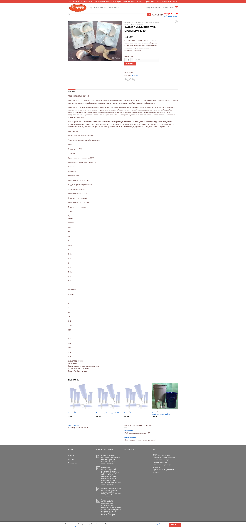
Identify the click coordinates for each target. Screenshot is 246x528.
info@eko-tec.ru (170, 1)
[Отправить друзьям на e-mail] (126, 79)
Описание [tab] (71, 91)
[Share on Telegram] (133, 79)
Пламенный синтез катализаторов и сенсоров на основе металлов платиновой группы (110, 458)
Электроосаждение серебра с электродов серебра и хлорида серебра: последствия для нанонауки (111, 491)
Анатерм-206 (72, 413)
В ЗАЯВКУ (130, 63)
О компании (113, 7)
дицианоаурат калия (160, 462)
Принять (175, 525)
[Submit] (149, 14)
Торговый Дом (137, 22)
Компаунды (139, 24)
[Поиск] (91, 8)
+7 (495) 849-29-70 (170, 16)
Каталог (103, 7)
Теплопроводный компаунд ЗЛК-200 (107, 413)
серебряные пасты (159, 470)
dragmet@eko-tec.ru (131, 437)
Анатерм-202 (128, 413)
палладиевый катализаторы (163, 457)
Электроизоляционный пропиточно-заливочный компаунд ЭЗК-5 (163, 413)
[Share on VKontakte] (129, 79)
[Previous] (68, 402)
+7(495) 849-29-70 (74, 425)
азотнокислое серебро (161, 465)
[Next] (177, 402)
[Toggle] (92, 459)
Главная (96, 7)
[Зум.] (71, 58)
